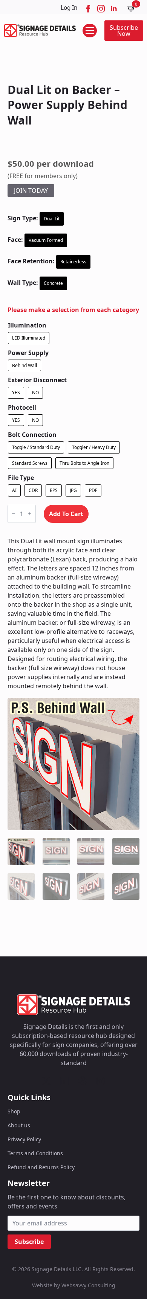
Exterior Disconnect (37, 380)
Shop (14, 1111)
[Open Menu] (90, 30)
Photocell (22, 407)
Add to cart (66, 514)
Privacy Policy (24, 1139)
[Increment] (30, 513)
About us (19, 1125)
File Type (21, 478)
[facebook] (88, 8)
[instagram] (101, 8)
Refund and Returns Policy (41, 1167)
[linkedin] (114, 8)
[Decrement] (13, 513)
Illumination (27, 325)
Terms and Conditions (35, 1153)
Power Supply (28, 353)
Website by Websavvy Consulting (73, 1285)
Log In (69, 8)
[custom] (46, 1080)
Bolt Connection (32, 435)
